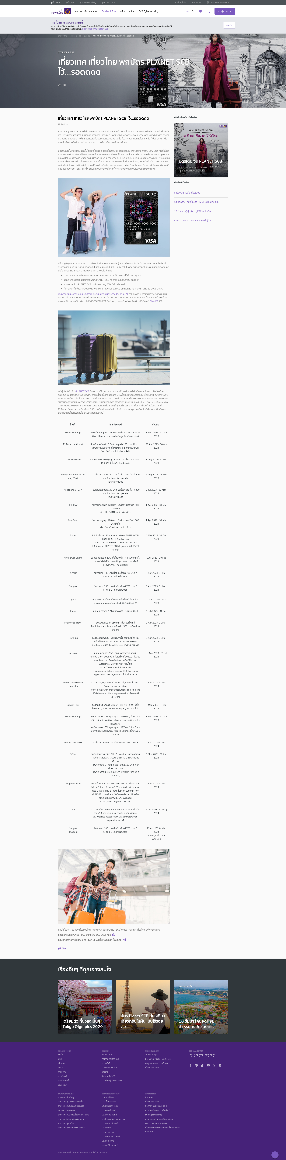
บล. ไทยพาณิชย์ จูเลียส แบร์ (113, 1119)
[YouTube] (208, 1064)
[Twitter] (214, 1064)
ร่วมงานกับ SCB (108, 1076)
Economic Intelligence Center (158, 1058)
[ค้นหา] (208, 11)
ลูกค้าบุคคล (55, 2)
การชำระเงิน (63, 1076)
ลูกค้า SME (70, 2)
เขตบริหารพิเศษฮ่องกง (67, 1110)
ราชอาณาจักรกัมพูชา (67, 1097)
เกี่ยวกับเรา (196, 2)
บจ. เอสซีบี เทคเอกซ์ (110, 1145)
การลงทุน (62, 1071)
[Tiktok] (202, 1064)
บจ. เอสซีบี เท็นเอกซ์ (110, 1123)
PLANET (154, 301)
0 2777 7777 (202, 1055)
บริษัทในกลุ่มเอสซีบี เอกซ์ (112, 1080)
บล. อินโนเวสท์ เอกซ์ (110, 1106)
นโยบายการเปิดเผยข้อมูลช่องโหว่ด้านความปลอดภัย (162, 1129)
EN (193, 11)
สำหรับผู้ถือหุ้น (180, 2)
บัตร (60, 1058)
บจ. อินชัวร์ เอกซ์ (108, 1110)
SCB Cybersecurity (148, 11)
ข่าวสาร (105, 1071)
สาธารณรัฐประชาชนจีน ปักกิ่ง (70, 1101)
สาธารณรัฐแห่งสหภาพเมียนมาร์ (71, 1127)
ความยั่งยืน (106, 1063)
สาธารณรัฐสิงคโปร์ (66, 1123)
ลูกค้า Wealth (107, 2)
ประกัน (60, 1067)
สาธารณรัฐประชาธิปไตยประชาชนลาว (73, 1114)
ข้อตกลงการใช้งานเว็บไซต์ (156, 1106)
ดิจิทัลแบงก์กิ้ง (64, 1080)
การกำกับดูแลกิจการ (110, 1058)
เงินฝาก (61, 1063)
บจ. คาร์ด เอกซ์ (108, 1132)
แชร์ (64, 85)
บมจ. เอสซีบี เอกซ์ (109, 1097)
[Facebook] (190, 1064)
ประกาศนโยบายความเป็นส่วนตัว (158, 1110)
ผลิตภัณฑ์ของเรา (84, 11)
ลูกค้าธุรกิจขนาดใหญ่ (88, 2)
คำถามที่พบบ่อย (152, 1067)
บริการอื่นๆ (62, 1085)
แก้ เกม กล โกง (127, 11)
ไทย (187, 11)
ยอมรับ (229, 25)
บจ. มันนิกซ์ (106, 1127)
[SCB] (61, 11)
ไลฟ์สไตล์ (87, 36)
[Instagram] (220, 1064)
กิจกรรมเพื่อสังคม (109, 1067)
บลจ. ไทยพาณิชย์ (109, 1101)
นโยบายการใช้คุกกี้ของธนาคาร (95, 29)
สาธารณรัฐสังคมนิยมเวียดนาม (71, 1119)
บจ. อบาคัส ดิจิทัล (109, 1114)
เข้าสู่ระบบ (223, 11)
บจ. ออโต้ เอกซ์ (108, 1140)
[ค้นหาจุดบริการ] (200, 11)
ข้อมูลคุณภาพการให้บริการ (156, 1063)
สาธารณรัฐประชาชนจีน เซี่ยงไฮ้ (71, 1106)
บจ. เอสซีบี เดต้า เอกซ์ (111, 1136)
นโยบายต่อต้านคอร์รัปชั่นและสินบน (159, 1119)
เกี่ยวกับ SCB (107, 1054)
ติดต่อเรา (149, 1097)
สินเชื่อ (60, 1054)
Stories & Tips (109, 11)
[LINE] (196, 1064)
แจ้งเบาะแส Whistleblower (156, 1123)
